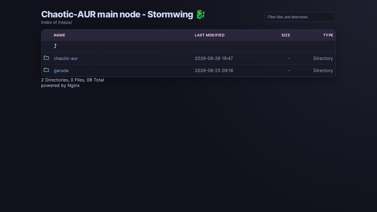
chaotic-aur (66, 58)
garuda (61, 70)
